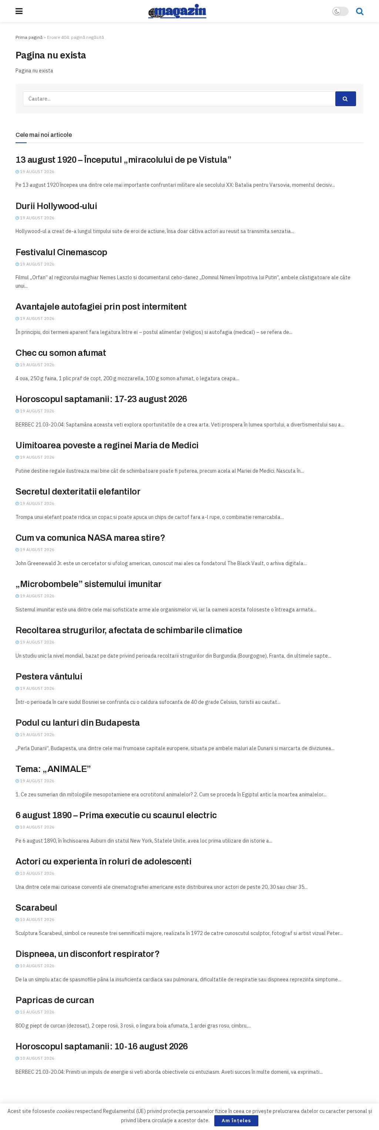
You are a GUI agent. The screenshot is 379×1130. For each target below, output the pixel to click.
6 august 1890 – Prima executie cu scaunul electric (116, 815)
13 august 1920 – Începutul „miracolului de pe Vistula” (123, 160)
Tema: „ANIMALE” (53, 769)
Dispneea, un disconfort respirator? (88, 954)
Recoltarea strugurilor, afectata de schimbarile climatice (129, 630)
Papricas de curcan (55, 1000)
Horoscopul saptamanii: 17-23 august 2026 (101, 399)
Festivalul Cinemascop (61, 252)
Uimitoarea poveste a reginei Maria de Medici (107, 445)
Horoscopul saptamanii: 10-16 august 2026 (102, 1046)
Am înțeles (236, 1120)
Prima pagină (29, 37)
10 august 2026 (36, 827)
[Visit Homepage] (177, 11)
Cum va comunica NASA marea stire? (90, 538)
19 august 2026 (36, 171)
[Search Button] (359, 11)
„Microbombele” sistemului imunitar (89, 584)
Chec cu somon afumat (61, 353)
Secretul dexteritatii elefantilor (78, 491)
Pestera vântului (49, 676)
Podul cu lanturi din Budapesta (78, 723)
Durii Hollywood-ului (56, 206)
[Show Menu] (19, 11)
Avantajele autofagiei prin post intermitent (101, 306)
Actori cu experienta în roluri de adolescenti (103, 861)
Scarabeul (36, 908)
